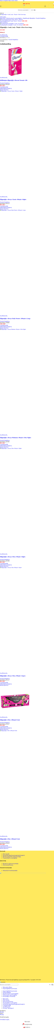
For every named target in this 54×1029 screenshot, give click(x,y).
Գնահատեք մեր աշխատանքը (12, 856)
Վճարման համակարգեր (10, 870)
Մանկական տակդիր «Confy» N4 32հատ (11, 24)
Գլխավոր (3, 18)
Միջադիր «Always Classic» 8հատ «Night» (13, 199)
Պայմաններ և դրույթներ (10, 858)
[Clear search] (32, 10)
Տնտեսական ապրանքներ (14, 18)
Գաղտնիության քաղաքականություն (14, 855)
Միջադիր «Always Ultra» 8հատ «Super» (13, 676)
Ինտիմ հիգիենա (41, 18)
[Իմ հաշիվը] (45, 6)
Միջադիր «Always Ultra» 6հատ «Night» (13, 556)
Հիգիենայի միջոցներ (29, 18)
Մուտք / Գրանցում (8, 1008)
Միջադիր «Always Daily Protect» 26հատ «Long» (15, 318)
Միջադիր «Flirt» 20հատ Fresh (10, 720)
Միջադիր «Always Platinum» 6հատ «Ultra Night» (15, 437)
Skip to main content (13, 0)
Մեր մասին (6, 854)
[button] (6, 88)
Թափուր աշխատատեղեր (10, 863)
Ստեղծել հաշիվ (4, 1019)
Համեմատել (6, 1006)
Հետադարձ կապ (8, 865)
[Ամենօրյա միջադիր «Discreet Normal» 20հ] (15, 76)
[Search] (34, 10)
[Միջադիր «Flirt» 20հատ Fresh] (15, 715)
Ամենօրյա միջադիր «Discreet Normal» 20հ (13, 80)
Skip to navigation (4, 0)
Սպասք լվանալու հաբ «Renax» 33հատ (11, 21)
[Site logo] (27, 8)
